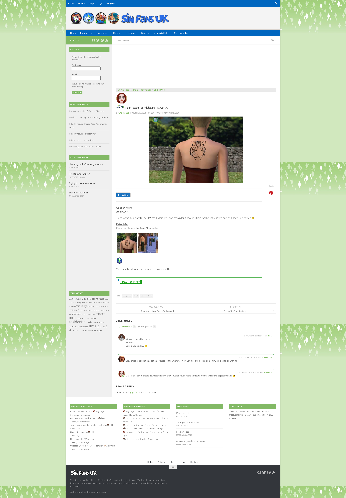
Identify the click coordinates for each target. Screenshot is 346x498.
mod (93, 314)
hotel (102, 310)
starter (83, 330)
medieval (76, 314)
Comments (128, 326)
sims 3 (103, 326)
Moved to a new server (80, 411)
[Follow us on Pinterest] (102, 40)
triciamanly (267, 357)
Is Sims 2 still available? (143, 428)
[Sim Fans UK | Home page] (120, 18)
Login (100, 3)
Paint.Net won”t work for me (82, 418)
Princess (75, 140)
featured (73, 310)
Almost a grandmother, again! (191, 441)
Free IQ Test (182, 431)
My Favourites (181, 33)
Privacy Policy (77, 86)
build (75, 302)
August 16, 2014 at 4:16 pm (256, 336)
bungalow (81, 302)
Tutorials (130, 33)
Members (85, 33)
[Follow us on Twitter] (97, 40)
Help (91, 3)
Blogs (144, 33)
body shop (127, 296)
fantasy (107, 306)
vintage (97, 330)
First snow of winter (79, 173)
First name (77, 65)
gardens (86, 310)
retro (101, 322)
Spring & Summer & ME (188, 422)
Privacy (81, 3)
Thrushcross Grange (92, 146)
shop (86, 327)
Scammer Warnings (78, 192)
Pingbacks (148, 326)
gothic (91, 310)
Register (111, 3)
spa (78, 331)
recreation (91, 318)
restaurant (93, 322)
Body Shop (145, 89)
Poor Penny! (182, 413)
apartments (73, 299)
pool (83, 318)
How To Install (131, 282)
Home (73, 33)
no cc (73, 318)
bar (79, 299)
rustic (72, 326)
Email (75, 74)
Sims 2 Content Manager (93, 111)
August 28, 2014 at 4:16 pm (251, 357)
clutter (100, 302)
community (80, 306)
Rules (71, 3)
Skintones (122, 40)
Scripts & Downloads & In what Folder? (87, 425)
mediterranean (86, 314)
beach (101, 298)
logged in (133, 392)
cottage (90, 306)
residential (77, 322)
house (106, 310)
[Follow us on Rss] (106, 40)
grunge (97, 310)
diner (102, 306)
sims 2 (136, 296)
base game (89, 298)
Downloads (101, 33)
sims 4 (73, 330)
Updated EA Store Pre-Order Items (85, 446)
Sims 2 (135, 89)
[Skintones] (120, 107)
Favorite (124, 195)
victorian (89, 331)
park (79, 318)
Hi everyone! (75, 439)
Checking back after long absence (93, 117)
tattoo (143, 296)
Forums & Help (160, 33)
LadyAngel (124, 113)
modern (101, 313)
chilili (269, 336)
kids (70, 314)
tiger (150, 296)
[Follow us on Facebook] (93, 40)
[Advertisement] (196, 67)
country (97, 306)
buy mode (90, 302)
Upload (116, 33)
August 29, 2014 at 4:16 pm (252, 372)
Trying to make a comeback (83, 183)
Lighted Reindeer (77, 432)
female (81, 310)
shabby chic (79, 327)
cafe (95, 302)
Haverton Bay (90, 134)
